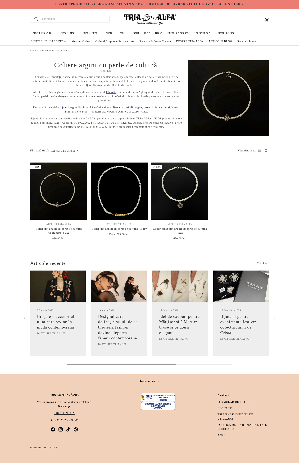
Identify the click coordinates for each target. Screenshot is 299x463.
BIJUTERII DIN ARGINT (47, 41)
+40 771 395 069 (64, 413)
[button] (267, 19)
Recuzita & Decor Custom (155, 41)
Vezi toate (263, 263)
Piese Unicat (67, 32)
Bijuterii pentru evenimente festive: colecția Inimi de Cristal (238, 324)
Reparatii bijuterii (247, 41)
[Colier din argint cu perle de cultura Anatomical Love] (58, 191)
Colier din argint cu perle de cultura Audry (119, 228)
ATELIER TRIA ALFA (48, 447)
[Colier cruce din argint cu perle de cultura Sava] (179, 191)
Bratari (135, 32)
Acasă (33, 51)
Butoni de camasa (177, 32)
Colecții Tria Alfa (41, 32)
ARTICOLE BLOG (220, 41)
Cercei (121, 32)
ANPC (222, 435)
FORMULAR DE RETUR (234, 402)
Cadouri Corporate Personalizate (114, 41)
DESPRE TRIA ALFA (189, 41)
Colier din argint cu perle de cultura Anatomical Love (58, 230)
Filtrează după (39, 150)
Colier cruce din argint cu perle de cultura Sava (180, 230)
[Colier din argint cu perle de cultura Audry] (119, 191)
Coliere (108, 32)
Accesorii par (202, 32)
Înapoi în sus (148, 381)
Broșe (158, 32)
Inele (147, 32)
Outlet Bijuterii (89, 32)
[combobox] (69, 19)
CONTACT (225, 408)
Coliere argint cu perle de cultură (54, 51)
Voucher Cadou (81, 41)
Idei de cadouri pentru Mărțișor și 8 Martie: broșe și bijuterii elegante (179, 324)
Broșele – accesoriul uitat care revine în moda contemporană (55, 321)
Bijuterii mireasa (224, 32)
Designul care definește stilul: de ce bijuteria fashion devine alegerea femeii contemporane (118, 327)
